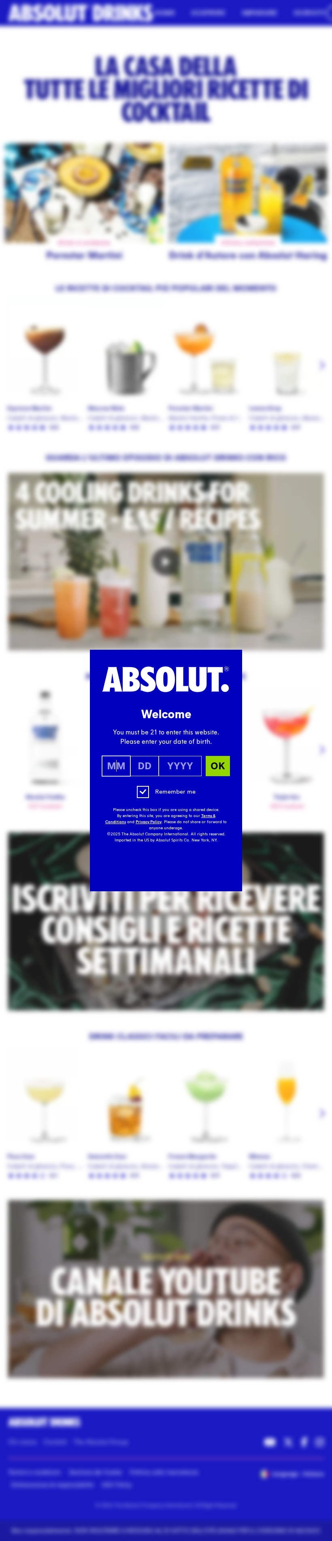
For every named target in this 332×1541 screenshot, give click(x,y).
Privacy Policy (149, 822)
